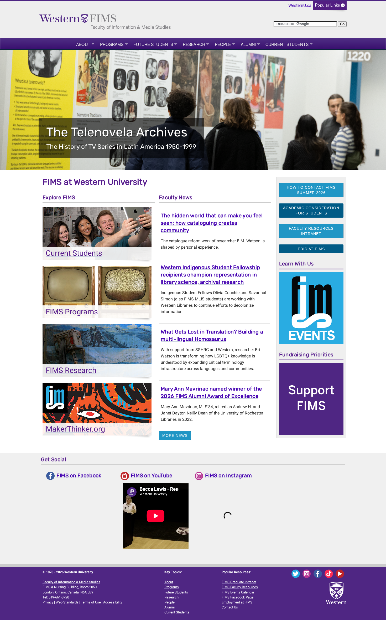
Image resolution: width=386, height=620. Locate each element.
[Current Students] (97, 234)
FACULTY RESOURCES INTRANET (311, 231)
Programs (112, 44)
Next (371, 110)
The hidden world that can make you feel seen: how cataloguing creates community (212, 222)
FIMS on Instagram (228, 475)
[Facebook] (319, 573)
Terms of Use (91, 602)
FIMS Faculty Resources (240, 587)
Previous (14, 110)
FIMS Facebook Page (237, 597)
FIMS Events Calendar (238, 592)
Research (194, 44)
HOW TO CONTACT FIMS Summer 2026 (311, 190)
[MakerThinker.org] (97, 410)
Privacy (48, 602)
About (83, 44)
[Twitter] (296, 573)
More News (174, 435)
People (223, 44)
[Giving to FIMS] (311, 398)
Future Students (153, 44)
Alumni (248, 44)
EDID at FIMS (311, 249)
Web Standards (67, 602)
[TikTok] (330, 573)
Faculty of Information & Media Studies (71, 582)
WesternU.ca (299, 5)
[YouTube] (341, 573)
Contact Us (230, 607)
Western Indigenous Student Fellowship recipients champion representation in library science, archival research (210, 274)
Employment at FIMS (237, 602)
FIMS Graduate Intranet (239, 582)
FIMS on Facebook (78, 475)
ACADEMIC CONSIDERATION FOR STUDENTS (311, 210)
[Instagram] (308, 573)
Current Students (287, 44)
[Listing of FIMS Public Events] (311, 307)
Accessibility (112, 602)
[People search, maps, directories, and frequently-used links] (330, 7)
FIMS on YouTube (152, 475)
